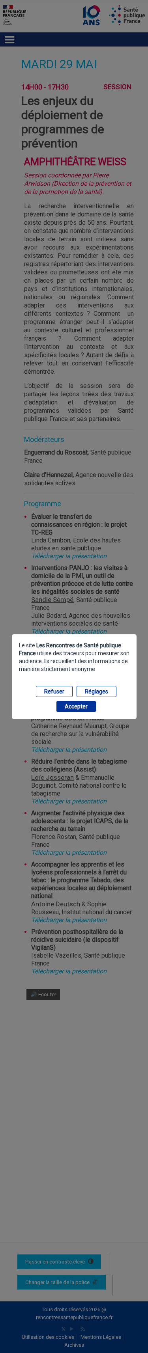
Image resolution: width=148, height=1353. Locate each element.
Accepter (76, 706)
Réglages (96, 691)
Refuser (54, 691)
